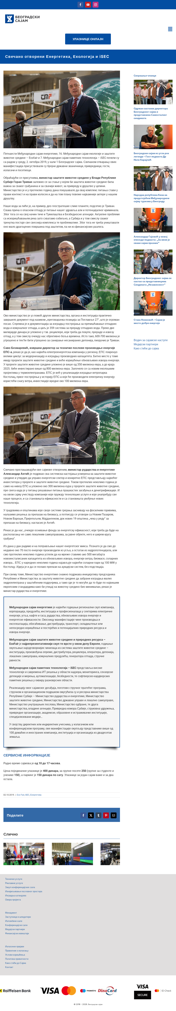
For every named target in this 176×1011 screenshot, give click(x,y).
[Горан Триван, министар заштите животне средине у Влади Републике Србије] (61, 233)
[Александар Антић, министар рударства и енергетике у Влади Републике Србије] (61, 72)
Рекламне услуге (14, 883)
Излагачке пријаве (14, 946)
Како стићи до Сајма (15, 963)
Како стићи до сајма (146, 348)
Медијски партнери (146, 344)
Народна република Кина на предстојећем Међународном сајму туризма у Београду (151, 198)
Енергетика (35, 795)
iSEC (27, 795)
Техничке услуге (13, 879)
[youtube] (88, 5)
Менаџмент (11, 912)
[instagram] (95, 5)
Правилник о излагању (17, 950)
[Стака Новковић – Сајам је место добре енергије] (153, 303)
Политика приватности (16, 959)
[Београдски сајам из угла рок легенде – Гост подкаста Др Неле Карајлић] (153, 137)
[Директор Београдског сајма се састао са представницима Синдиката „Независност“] (153, 262)
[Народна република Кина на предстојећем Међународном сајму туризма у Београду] (153, 178)
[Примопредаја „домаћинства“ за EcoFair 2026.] (23, 854)
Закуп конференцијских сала (20, 887)
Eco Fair (20, 795)
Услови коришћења (15, 954)
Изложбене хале (13, 921)
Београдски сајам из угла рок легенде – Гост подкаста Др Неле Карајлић (151, 156)
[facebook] (80, 5)
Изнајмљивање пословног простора (23, 891)
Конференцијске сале (16, 925)
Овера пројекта (13, 899)
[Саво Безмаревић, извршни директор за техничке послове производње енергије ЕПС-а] (61, 388)
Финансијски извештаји (17, 933)
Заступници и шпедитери (18, 917)
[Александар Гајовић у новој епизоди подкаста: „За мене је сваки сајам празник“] (153, 220)
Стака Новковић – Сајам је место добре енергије (149, 321)
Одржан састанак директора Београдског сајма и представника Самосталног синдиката (151, 113)
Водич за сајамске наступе (151, 340)
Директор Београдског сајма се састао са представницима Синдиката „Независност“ (153, 281)
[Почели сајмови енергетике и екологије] (72, 854)
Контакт (9, 967)
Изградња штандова (15, 895)
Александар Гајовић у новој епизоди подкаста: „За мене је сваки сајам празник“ (152, 239)
